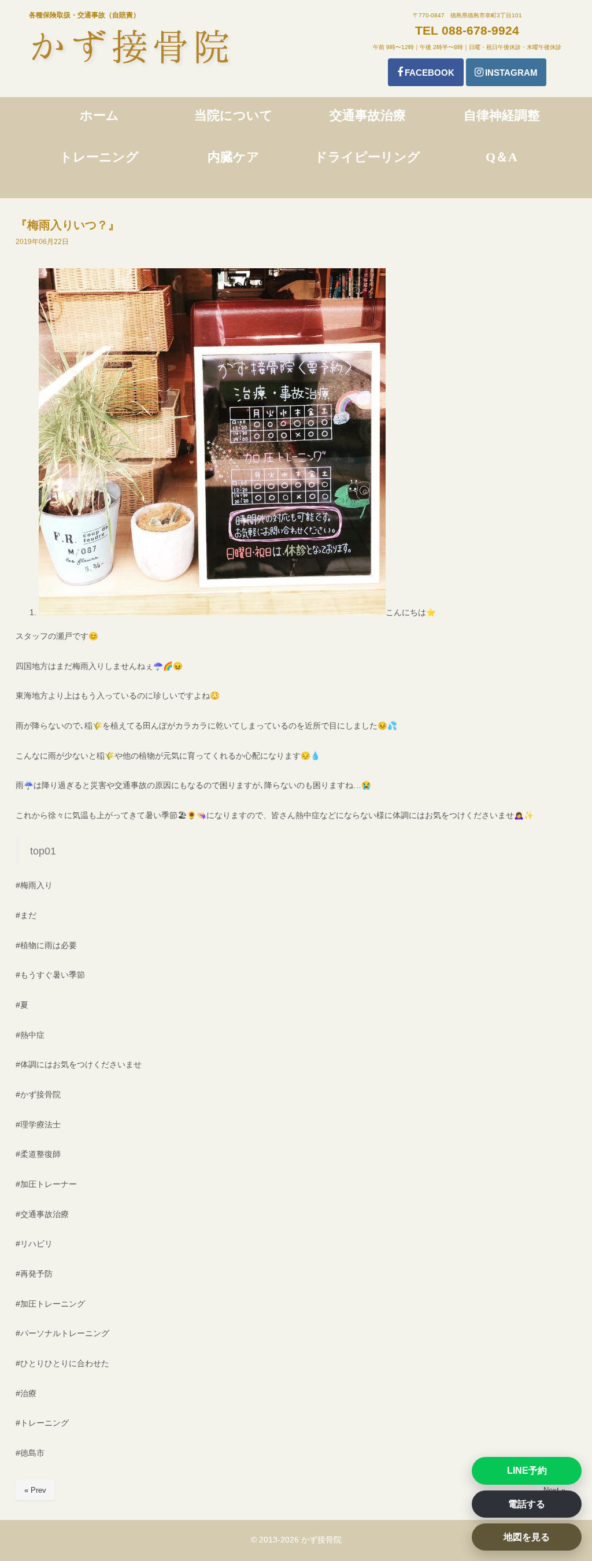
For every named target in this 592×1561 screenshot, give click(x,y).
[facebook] (426, 72)
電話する (526, 1504)
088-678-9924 (480, 30)
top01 (43, 851)
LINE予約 (527, 1470)
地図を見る (527, 1537)
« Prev (35, 1490)
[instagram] (506, 72)
